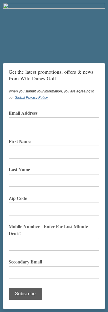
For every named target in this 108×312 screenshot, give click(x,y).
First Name (20, 141)
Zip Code (20, 198)
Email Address (25, 112)
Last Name (19, 169)
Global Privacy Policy (31, 98)
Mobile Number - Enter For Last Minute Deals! (48, 230)
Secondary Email (25, 261)
